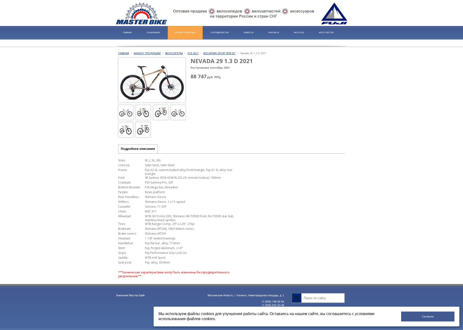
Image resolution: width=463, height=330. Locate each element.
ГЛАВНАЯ (123, 53)
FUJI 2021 (193, 53)
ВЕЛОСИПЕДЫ (174, 53)
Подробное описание (138, 149)
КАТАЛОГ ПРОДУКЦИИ (147, 53)
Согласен (428, 316)
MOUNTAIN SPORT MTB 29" (219, 53)
